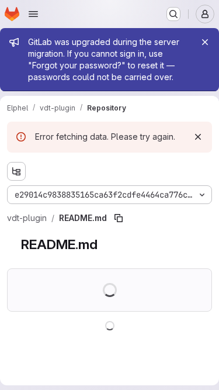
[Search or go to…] (173, 14)
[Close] (205, 42)
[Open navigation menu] (33, 14)
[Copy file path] (118, 218)
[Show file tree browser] (16, 171)
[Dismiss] (198, 137)
